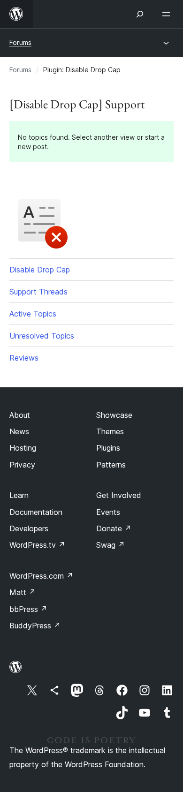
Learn (19, 495)
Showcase (114, 415)
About (19, 415)
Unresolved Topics (41, 335)
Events (108, 512)
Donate (113, 528)
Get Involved (118, 495)
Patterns (111, 464)
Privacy (22, 464)
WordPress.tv (37, 545)
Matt (22, 592)
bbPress (28, 609)
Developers (28, 528)
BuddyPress (35, 625)
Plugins (108, 448)
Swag (110, 545)
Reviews (23, 357)
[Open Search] (140, 14)
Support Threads (38, 291)
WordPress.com (41, 576)
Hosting (22, 448)
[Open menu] (168, 14)
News (19, 431)
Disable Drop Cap (39, 269)
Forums (20, 42)
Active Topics (32, 313)
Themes (110, 431)
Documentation (35, 512)
